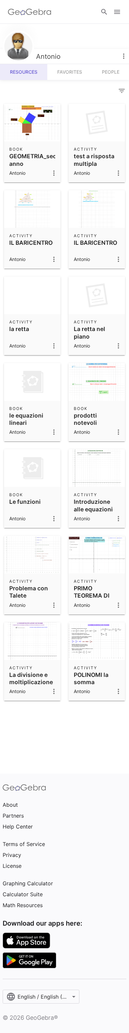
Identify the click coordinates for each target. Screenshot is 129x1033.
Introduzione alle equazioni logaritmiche (93, 509)
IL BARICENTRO (31, 242)
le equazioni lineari (26, 419)
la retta (19, 328)
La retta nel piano (89, 332)
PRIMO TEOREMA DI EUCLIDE (91, 596)
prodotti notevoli (85, 419)
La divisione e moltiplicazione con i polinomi (31, 682)
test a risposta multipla (94, 160)
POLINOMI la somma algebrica (91, 682)
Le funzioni (25, 501)
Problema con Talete (28, 592)
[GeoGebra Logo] (29, 12)
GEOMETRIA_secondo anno (40, 160)
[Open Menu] (117, 12)
